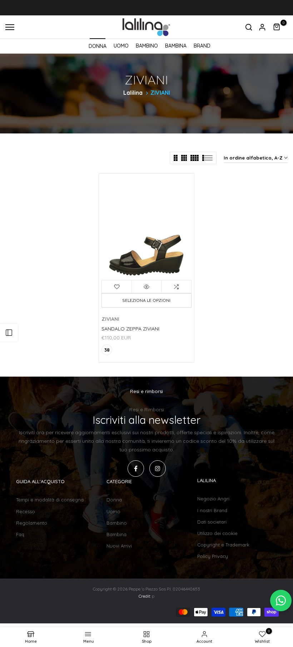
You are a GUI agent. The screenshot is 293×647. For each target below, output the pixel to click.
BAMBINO (147, 46)
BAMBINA (176, 46)
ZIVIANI (110, 319)
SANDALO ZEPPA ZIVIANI (130, 328)
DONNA (97, 46)
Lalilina (133, 92)
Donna (114, 500)
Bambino (116, 523)
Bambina (116, 534)
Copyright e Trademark (223, 545)
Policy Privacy (212, 556)
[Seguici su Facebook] (136, 468)
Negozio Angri (213, 498)
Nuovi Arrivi (119, 546)
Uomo (113, 511)
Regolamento (31, 523)
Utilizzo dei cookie (217, 533)
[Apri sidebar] (9, 333)
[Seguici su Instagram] (157, 468)
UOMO (121, 46)
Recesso (25, 511)
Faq (20, 534)
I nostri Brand (212, 510)
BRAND (202, 46)
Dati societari (212, 522)
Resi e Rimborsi (146, 409)
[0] (277, 27)
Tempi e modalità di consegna (50, 500)
